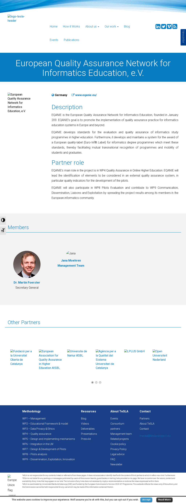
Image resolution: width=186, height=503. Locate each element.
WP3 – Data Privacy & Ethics (38, 428)
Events (54, 40)
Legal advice (117, 454)
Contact (144, 428)
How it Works (71, 26)
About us (91, 26)
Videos (85, 423)
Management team (121, 433)
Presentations (89, 433)
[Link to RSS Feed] (174, 27)
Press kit (86, 438)
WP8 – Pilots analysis (34, 454)
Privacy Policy (118, 449)
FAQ (112, 459)
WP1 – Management (34, 418)
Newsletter (116, 464)
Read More (164, 499)
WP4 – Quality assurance (36, 433)
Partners (144, 418)
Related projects (119, 438)
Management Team (71, 265)
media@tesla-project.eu (155, 435)
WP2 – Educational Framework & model (45, 423)
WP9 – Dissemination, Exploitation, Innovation (48, 459)
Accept (146, 499)
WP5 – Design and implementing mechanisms (48, 438)
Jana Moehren (71, 260)
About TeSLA (147, 423)
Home (54, 26)
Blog (127, 26)
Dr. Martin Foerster (27, 282)
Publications (71, 40)
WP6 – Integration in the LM (37, 444)
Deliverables (88, 428)
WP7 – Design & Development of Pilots (44, 449)
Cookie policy (118, 444)
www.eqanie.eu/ (86, 95)
